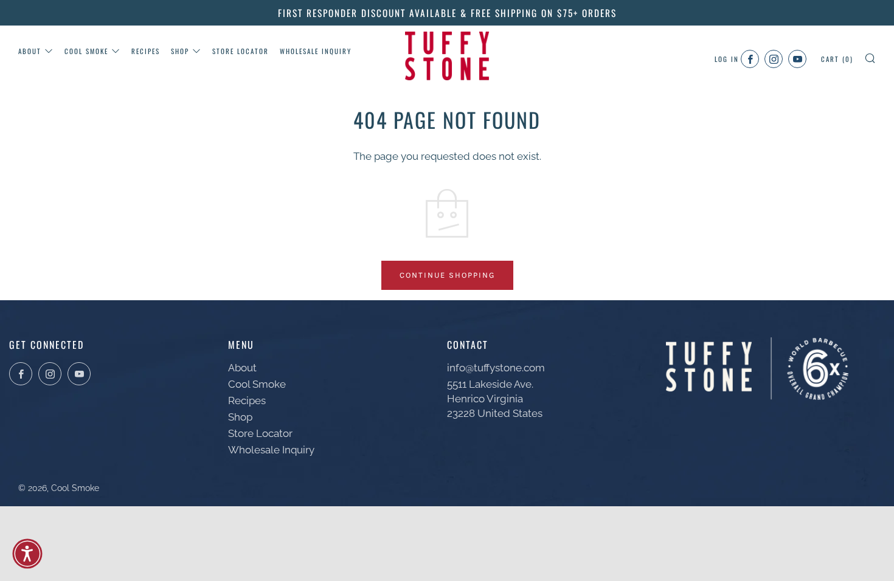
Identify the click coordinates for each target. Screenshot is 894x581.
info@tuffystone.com (496, 368)
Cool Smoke (86, 51)
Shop (180, 51)
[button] (27, 553)
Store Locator (240, 51)
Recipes (145, 51)
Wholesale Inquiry (316, 51)
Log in (727, 59)
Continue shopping (447, 275)
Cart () (837, 59)
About (29, 51)
